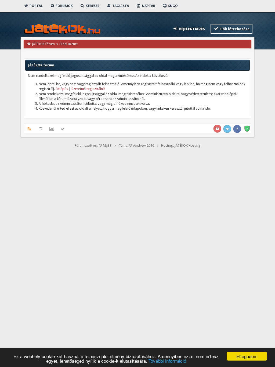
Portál (36, 6)
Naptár (148, 6)
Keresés (92, 6)
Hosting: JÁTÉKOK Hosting (180, 145)
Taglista (120, 6)
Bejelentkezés (191, 29)
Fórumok (64, 6)
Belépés (62, 89)
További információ (167, 360)
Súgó (172, 6)
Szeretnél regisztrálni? (88, 89)
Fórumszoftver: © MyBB (93, 145)
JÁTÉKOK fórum (43, 44)
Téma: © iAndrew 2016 (136, 145)
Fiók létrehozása (234, 29)
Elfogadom (247, 356)
